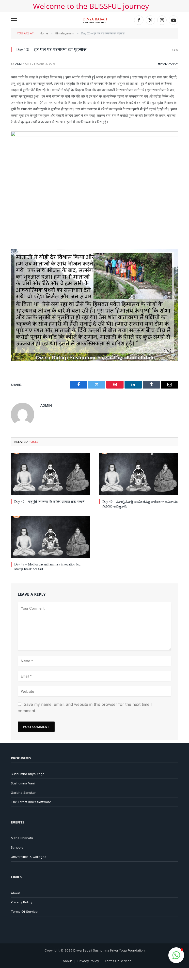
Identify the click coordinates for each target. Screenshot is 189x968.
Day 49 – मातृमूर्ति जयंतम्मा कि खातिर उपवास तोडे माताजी (49, 501)
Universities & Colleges (28, 857)
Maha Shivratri (22, 838)
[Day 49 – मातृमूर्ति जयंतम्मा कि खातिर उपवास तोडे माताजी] (50, 474)
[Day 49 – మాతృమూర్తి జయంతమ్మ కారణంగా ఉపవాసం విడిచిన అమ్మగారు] (138, 474)
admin (19, 63)
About (15, 893)
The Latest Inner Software (31, 802)
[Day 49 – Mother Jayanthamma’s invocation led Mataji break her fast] (50, 537)
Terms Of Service (24, 911)
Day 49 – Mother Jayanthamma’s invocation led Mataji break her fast (47, 566)
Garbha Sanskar (23, 793)
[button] (176, 955)
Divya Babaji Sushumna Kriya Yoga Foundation (109, 950)
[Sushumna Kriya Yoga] (94, 20)
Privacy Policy (21, 902)
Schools (17, 847)
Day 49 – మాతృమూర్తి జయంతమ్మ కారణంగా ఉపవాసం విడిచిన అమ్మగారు (140, 503)
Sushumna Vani (23, 783)
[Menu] (14, 20)
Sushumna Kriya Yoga (28, 774)
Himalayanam (168, 63)
